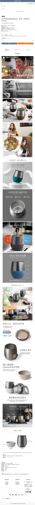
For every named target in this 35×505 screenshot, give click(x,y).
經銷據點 (6, 484)
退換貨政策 (17, 483)
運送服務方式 (17, 482)
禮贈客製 (6, 483)
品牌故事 (6, 482)
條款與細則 (17, 484)
